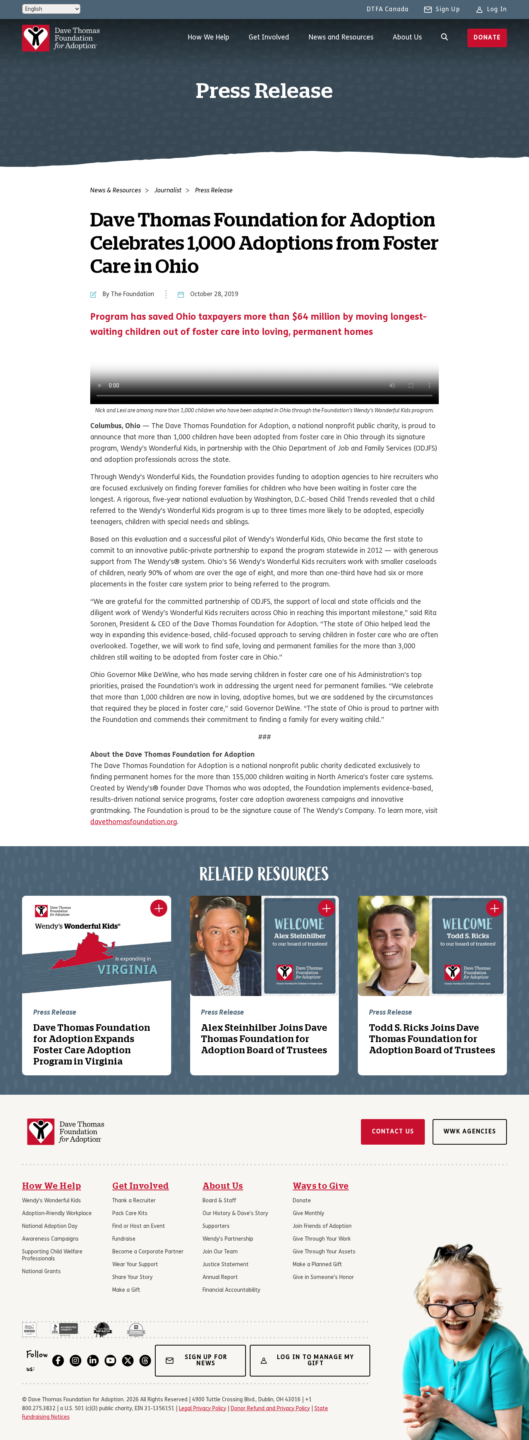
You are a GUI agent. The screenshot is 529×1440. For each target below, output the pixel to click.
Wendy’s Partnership (228, 1239)
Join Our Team (220, 1252)
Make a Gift (126, 1290)
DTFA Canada (388, 10)
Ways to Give (321, 1186)
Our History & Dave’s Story (235, 1214)
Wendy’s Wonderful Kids (51, 1201)
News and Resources (341, 37)
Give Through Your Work (322, 1239)
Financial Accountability (231, 1290)
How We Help (208, 37)
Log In (497, 10)
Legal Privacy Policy (202, 1409)
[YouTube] (110, 1360)
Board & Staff (219, 1201)
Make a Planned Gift (317, 1265)
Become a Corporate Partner (148, 1252)
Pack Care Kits (130, 1214)
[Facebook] (58, 1360)
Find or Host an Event (138, 1226)
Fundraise (124, 1239)
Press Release (214, 191)
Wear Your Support (135, 1265)
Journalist (168, 191)
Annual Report (220, 1278)
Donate (487, 38)
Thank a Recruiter (134, 1201)
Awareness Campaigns (50, 1239)
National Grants (41, 1272)
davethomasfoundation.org (133, 822)
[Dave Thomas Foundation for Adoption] (61, 38)
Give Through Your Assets (324, 1252)
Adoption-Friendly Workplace (57, 1214)
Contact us (393, 1132)
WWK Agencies (469, 1132)
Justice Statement (226, 1265)
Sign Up (448, 10)
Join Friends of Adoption (322, 1226)
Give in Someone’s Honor (323, 1278)
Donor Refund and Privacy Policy (270, 1409)
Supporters (216, 1226)
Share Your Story (132, 1278)
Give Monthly (308, 1214)
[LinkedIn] (93, 1360)
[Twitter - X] (128, 1360)
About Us (407, 37)
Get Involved (269, 37)
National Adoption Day (49, 1226)
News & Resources (115, 191)
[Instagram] (75, 1360)
